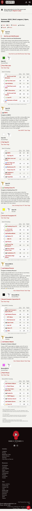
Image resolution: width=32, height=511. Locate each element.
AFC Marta (10, 317)
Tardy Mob (10, 176)
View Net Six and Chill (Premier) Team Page (19, 53)
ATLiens (9, 241)
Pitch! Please (5, 372)
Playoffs (4, 27)
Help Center (5, 471)
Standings (22, 25)
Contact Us (5, 487)
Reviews (4, 495)
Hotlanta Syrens (11, 401)
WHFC (5, 112)
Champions (5, 473)
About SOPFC (6, 484)
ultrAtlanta (10, 83)
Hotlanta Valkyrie (8, 341)
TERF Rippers (10, 396)
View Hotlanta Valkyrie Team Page (21, 361)
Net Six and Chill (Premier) (11, 36)
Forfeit (4, 478)
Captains (4, 467)
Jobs (3, 488)
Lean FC (9, 97)
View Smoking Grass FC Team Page (21, 205)
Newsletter (5, 492)
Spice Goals (10, 322)
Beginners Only (6, 454)
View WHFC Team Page (24, 130)
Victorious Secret (11, 398)
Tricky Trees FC (11, 169)
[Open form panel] (29, 508)
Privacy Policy (16, 508)
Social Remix (5, 456)
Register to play (17, 10)
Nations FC (10, 236)
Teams (4, 498)
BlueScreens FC (11, 167)
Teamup (4, 457)
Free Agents (5, 468)
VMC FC (9, 239)
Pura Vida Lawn (6, 65)
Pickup (4, 453)
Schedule (14, 25)
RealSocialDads (11, 233)
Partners (4, 493)
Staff (3, 496)
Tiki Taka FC (5, 142)
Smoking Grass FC (9, 187)
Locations (4, 476)
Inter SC (9, 325)
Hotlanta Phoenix (8, 268)
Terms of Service (26, 508)
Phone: (1, 505)
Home (3, 25)
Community (5, 485)
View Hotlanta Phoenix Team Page (21, 290)
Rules (3, 470)
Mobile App (5, 490)
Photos (10, 27)
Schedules (5, 465)
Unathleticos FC (11, 253)
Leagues (4, 451)
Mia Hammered (11, 319)
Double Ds (10, 393)
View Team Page (5, 67)
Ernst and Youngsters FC (9, 215)
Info (9, 25)
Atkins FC (9, 328)
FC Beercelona (11, 90)
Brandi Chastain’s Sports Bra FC (11, 299)
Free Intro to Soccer (7, 459)
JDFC (8, 330)
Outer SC (9, 404)
